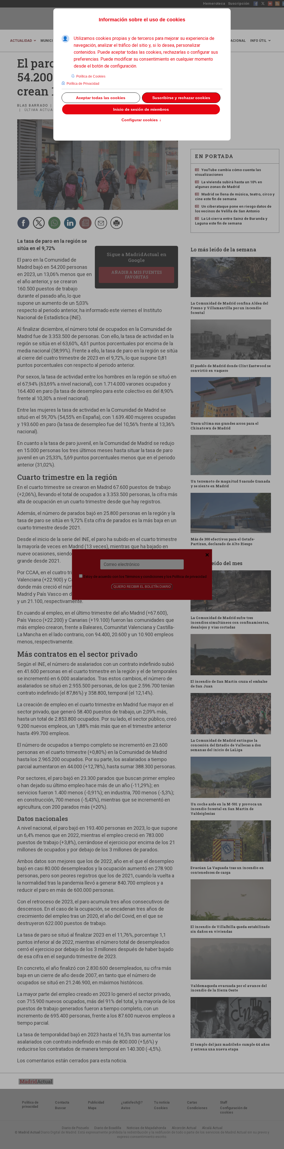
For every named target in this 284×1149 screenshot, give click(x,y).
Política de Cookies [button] (90, 76)
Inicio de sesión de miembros (141, 109)
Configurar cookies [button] (141, 120)
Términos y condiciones (144, 576)
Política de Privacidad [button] (83, 84)
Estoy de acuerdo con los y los (145, 576)
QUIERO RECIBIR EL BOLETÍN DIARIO (142, 586)
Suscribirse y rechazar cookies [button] (181, 98)
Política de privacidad (189, 576)
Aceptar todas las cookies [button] (100, 98)
